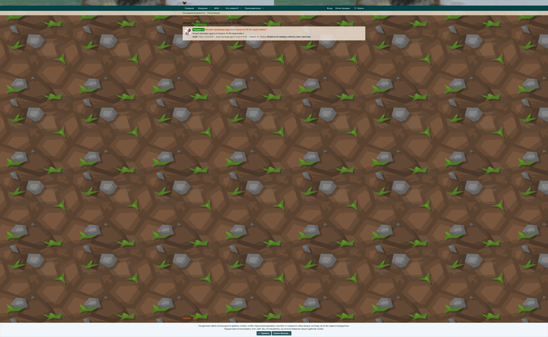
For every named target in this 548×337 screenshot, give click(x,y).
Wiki (216, 8)
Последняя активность (194, 13)
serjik (195, 36)
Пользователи (253, 8)
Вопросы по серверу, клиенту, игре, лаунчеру (289, 36)
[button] (210, 8)
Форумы (203, 8)
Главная (189, 8)
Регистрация (213, 13)
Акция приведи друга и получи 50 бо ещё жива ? (230, 29)
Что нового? (231, 8)
